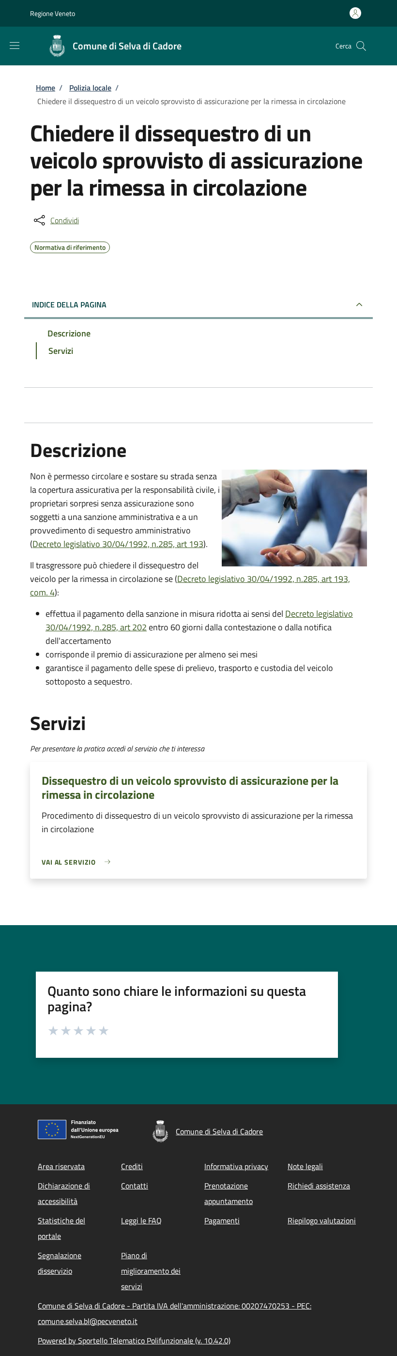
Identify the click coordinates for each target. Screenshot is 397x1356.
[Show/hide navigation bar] (14, 45)
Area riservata (61, 1166)
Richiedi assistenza (319, 1185)
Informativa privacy (236, 1166)
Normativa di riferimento (70, 246)
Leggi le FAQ (141, 1220)
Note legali (305, 1166)
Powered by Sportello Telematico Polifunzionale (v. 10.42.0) (134, 1340)
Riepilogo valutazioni (322, 1220)
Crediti (132, 1166)
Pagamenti (222, 1220)
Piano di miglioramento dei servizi (151, 1270)
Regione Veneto (52, 13)
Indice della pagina (69, 304)
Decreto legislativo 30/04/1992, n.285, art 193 (117, 543)
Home (45, 87)
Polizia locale (90, 87)
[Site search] (361, 46)
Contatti (134, 1185)
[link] (78, 862)
